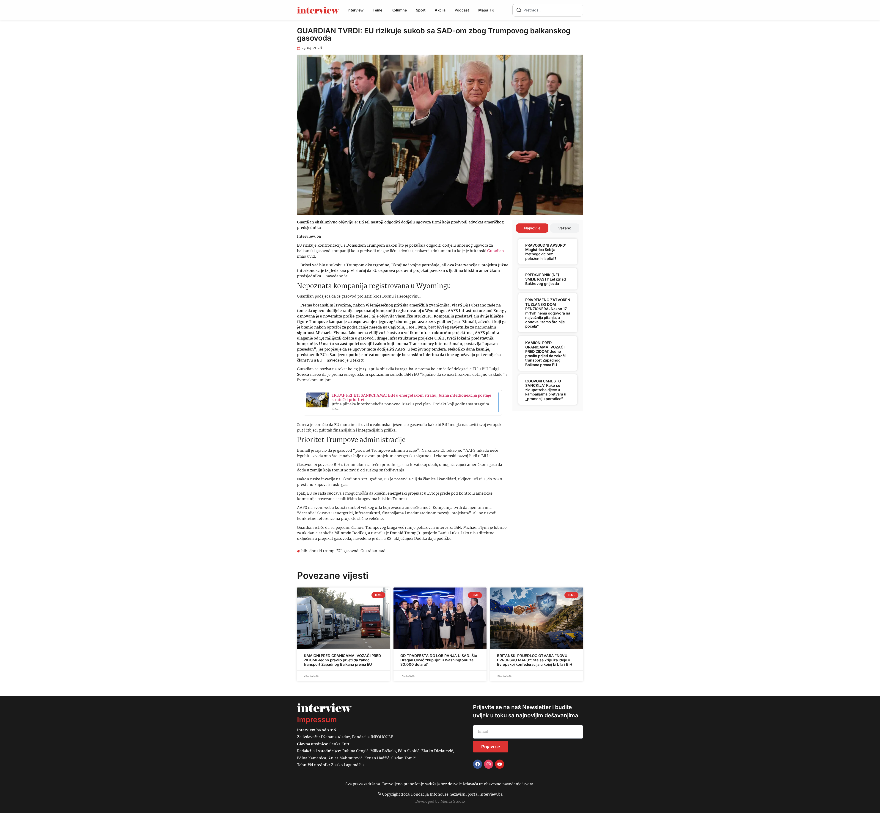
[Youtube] (499, 764)
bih (304, 551)
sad (382, 551)
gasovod (351, 551)
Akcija (440, 10)
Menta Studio (452, 802)
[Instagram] (488, 764)
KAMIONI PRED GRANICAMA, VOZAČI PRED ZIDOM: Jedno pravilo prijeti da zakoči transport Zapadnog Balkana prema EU (545, 353)
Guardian (368, 551)
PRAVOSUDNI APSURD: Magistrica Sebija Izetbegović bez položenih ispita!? (545, 252)
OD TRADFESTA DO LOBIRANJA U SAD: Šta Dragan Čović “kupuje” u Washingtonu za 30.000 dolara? (438, 660)
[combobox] (547, 10)
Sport (421, 10)
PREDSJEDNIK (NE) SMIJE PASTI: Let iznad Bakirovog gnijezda (545, 279)
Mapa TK (486, 10)
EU (338, 551)
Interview (355, 10)
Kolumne (399, 10)
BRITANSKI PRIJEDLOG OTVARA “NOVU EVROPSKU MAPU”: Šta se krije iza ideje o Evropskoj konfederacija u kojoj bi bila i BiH (534, 660)
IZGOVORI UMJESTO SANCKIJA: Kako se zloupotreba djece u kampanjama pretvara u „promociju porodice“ (545, 390)
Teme (377, 10)
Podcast (462, 10)
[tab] (532, 228)
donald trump (321, 551)
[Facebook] (477, 764)
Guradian (495, 251)
